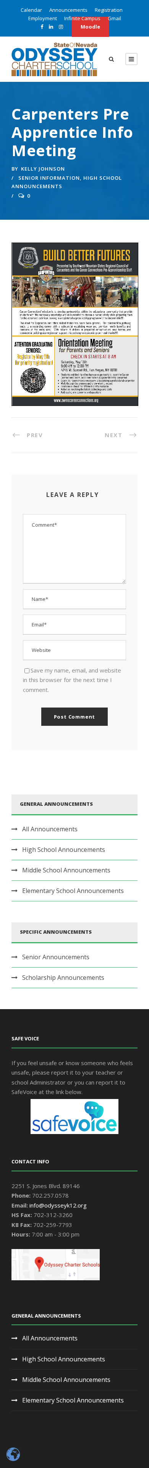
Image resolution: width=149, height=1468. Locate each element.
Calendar (31, 9)
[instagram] (61, 26)
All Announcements (50, 829)
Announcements (68, 9)
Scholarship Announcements (63, 977)
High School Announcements (63, 849)
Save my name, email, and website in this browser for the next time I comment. (72, 679)
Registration (109, 9)
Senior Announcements (55, 957)
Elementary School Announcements (73, 891)
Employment (42, 18)
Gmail (114, 18)
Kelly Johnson (43, 168)
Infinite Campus (82, 18)
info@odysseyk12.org (58, 1205)
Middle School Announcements (66, 870)
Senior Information (49, 177)
